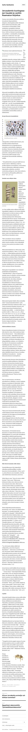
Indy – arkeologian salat (8, 725)
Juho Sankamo (8, 5)
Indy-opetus (16, 684)
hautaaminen (5, 686)
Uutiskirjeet (5, 715)
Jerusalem (10, 686)
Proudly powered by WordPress (15, 729)
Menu (23, 4)
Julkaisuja (4, 722)
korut (14, 686)
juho (5, 684)
